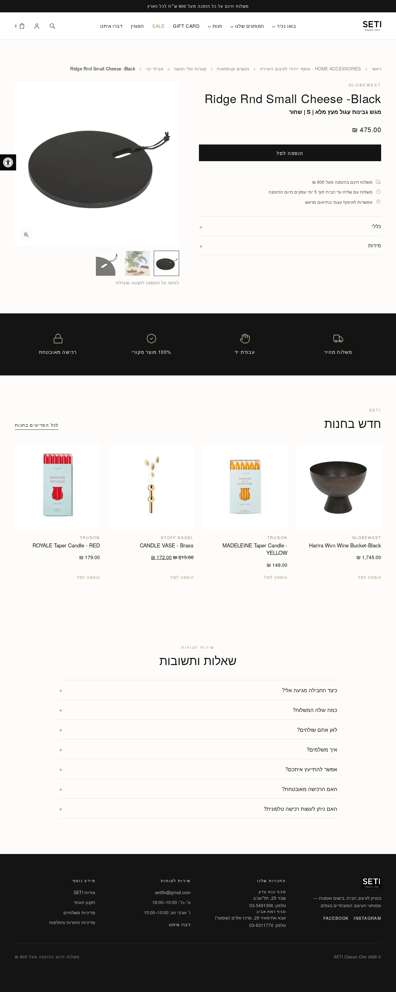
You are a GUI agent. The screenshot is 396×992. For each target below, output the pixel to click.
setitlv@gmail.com (173, 892)
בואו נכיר (286, 26)
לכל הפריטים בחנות (36, 425)
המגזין (137, 26)
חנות (217, 26)
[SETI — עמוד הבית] (372, 26)
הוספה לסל (290, 152)
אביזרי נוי (154, 68)
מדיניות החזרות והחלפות (72, 922)
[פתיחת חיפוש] (52, 26)
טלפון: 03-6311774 (267, 925)
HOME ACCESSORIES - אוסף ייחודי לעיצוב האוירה (310, 68)
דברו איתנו (111, 26)
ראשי (376, 68)
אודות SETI (84, 892)
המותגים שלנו (249, 26)
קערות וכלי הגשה (190, 68)
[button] (8, 162)
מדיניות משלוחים (79, 912)
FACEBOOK (336, 918)
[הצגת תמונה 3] (108, 263)
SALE (158, 26)
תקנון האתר (84, 902)
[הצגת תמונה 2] (137, 263)
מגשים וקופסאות (233, 68)
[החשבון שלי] (37, 26)
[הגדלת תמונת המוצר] (97, 164)
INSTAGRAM (367, 918)
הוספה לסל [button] (369, 577)
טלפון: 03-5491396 (267, 905)
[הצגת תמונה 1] (166, 263)
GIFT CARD (186, 26)
